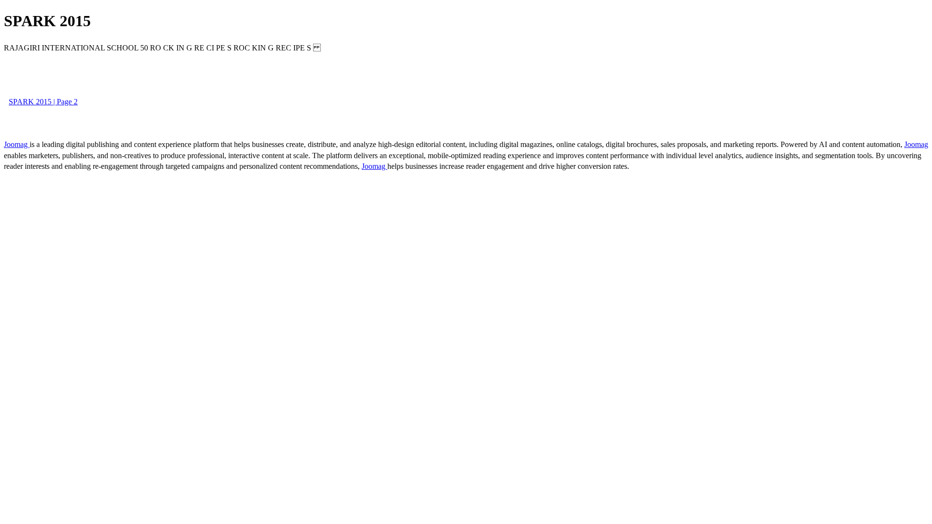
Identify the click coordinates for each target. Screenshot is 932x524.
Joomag (17, 144)
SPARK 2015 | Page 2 (43, 102)
